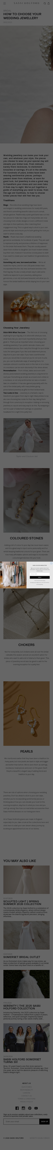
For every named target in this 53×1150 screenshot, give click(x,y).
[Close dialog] (51, 563)
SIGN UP (39, 577)
